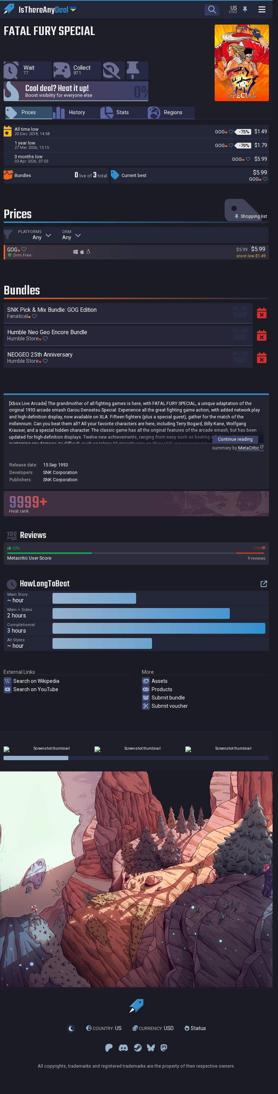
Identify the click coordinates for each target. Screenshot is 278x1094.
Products (162, 689)
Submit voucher (170, 706)
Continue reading (235, 439)
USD (156, 1028)
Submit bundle (168, 698)
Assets (160, 681)
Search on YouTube (35, 689)
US (107, 1028)
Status (198, 1028)
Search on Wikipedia (36, 681)
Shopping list (253, 216)
